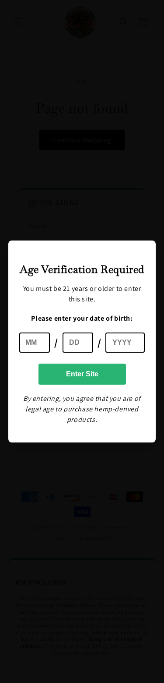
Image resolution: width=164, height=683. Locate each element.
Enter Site (82, 374)
